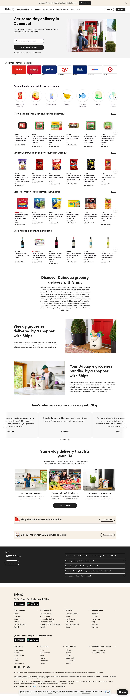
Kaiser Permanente (99, 650)
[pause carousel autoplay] (68, 440)
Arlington (69, 650)
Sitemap (95, 627)
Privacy (28, 686)
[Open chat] (122, 692)
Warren (68, 655)
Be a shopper (18, 650)
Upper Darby (70, 658)
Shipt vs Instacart (72, 624)
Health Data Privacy (58, 686)
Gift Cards (69, 622)
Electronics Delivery (47, 622)
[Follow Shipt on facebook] (15, 667)
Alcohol (16, 614)
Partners (95, 624)
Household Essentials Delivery (50, 624)
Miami (42, 655)
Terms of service (19, 686)
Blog (93, 622)
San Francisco (45, 653)
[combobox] (29, 41)
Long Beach (70, 661)
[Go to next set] (125, 426)
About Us (95, 614)
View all (113, 114)
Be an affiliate (19, 655)
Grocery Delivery (46, 614)
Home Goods (18, 619)
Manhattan (44, 661)
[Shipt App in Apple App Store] (19, 604)
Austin (42, 650)
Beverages (17, 616)
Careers (95, 616)
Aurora (68, 653)
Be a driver (17, 653)
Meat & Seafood (20, 624)
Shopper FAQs (19, 663)
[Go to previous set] (5, 426)
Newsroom (96, 619)
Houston (43, 658)
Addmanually (36, 53)
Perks (16, 658)
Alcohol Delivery (45, 616)
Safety (16, 661)
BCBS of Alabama (98, 653)
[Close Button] (126, 3)
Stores (68, 616)
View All (16, 627)
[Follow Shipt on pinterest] (24, 667)
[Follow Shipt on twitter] (28, 667)
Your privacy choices (42, 686)
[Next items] (115, 98)
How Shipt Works (72, 614)
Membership (70, 619)
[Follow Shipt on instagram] (19, 667)
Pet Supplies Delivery (47, 619)
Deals (68, 627)
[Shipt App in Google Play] (33, 604)
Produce (17, 622)
